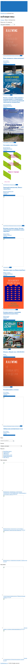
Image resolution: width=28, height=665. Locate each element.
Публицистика (6, 95)
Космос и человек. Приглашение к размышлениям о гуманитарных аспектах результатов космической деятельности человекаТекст (13, 100)
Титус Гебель (6, 233)
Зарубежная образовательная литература (12, 225)
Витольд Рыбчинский (8, 191)
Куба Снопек (6, 316)
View (21, 55)
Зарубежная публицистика (9, 184)
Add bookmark (9, 1)
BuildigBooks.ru (4, 663)
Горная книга (6, 62)
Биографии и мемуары (8, 142)
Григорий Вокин (7, 104)
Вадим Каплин (6, 147)
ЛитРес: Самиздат (7, 235)
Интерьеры (5, 349)
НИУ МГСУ (6, 457)
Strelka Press (6, 192)
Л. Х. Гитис (6, 60)
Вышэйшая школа (7, 451)
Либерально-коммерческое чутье (13, 428)
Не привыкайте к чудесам (11, 389)
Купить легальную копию (9, 64)
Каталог (5, 11)
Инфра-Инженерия (7, 106)
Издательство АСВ (7, 455)
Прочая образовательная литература (11, 55)
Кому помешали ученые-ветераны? (13, 58)
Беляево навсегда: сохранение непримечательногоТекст (12, 312)
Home (2, 13)
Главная (2, 20)
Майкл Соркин (6, 272)
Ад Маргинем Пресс (8, 273)
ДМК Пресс (6, 453)
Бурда (4, 354)
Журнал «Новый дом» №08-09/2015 (13, 352)
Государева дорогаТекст (10, 145)
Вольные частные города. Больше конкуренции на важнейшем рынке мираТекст (13, 230)
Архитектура (6, 267)
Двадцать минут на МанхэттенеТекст (14, 270)
